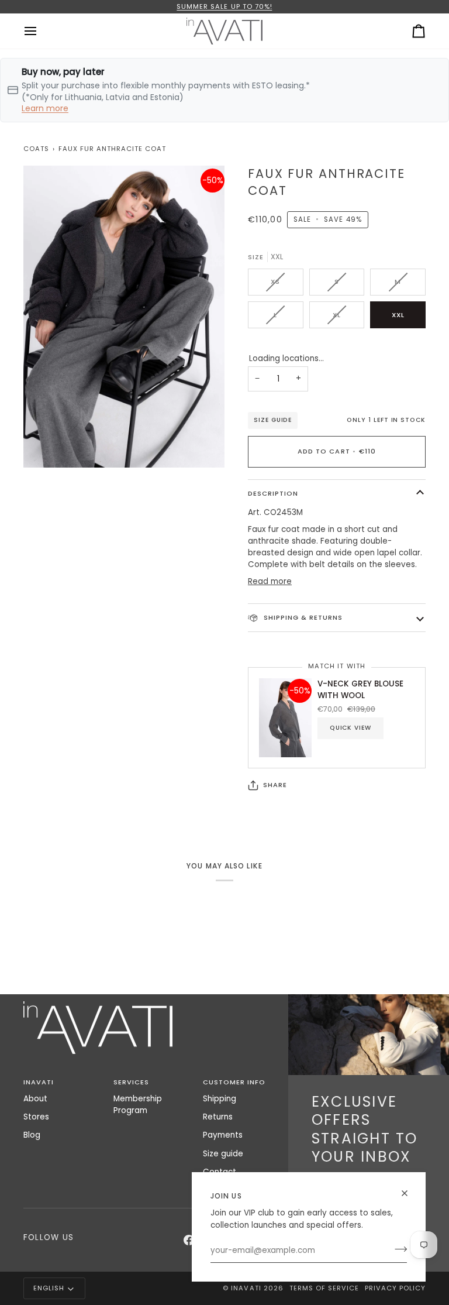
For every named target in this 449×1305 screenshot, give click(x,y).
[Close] (409, 1193)
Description (273, 493)
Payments (223, 1135)
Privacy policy (395, 1288)
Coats (36, 148)
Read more (270, 581)
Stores (36, 1116)
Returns (218, 1116)
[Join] (397, 1249)
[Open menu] (40, 31)
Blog (31, 1135)
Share (275, 784)
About (35, 1098)
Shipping (219, 1098)
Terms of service (324, 1288)
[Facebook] (189, 1240)
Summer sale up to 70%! (224, 6)
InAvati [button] (38, 1082)
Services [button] (131, 1082)
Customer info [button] (234, 1082)
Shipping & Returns (302, 617)
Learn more (45, 108)
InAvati (246, 1288)
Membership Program (137, 1104)
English (48, 1288)
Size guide (273, 419)
